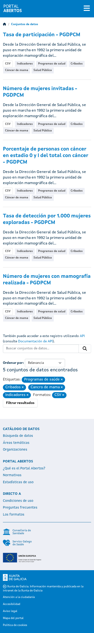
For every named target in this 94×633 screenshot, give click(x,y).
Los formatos (13, 514)
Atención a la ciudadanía (19, 597)
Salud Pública (43, 70)
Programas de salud (51, 63)
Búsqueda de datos (18, 436)
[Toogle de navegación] (86, 8)
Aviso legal (10, 611)
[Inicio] (4, 24)
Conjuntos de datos (24, 24)
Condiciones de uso (18, 501)
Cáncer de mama (16, 70)
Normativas (12, 475)
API (82, 336)
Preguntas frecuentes (20, 507)
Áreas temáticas (16, 443)
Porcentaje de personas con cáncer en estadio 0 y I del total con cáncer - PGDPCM (45, 156)
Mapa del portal (13, 618)
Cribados (77, 63)
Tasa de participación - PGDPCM (41, 34)
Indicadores (25, 63)
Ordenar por (13, 363)
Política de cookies (15, 625)
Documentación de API (35, 341)
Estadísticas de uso (18, 482)
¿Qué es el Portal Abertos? (24, 468)
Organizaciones (15, 449)
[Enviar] (85, 348)
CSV (8, 63)
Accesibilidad (11, 604)
